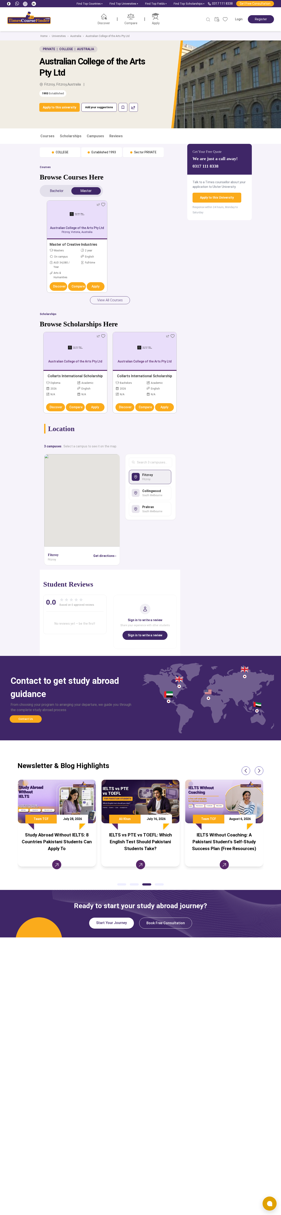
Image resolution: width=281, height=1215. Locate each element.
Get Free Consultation (255, 3)
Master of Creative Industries (73, 244)
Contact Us (25, 719)
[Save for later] (123, 107)
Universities (59, 36)
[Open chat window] (270, 1204)
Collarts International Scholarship (75, 376)
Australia (75, 36)
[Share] (133, 107)
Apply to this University (217, 197)
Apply (95, 286)
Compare (78, 286)
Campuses (95, 136)
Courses (47, 136)
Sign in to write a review (145, 635)
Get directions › (104, 555)
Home (43, 36)
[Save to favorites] (103, 204)
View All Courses (110, 300)
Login (239, 19)
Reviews (116, 136)
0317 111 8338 (222, 3)
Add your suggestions (99, 107)
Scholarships (70, 136)
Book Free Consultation (165, 923)
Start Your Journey (111, 923)
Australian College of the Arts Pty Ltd (108, 36)
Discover (59, 286)
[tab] (56, 191)
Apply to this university (59, 107)
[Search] (208, 19)
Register (261, 19)
